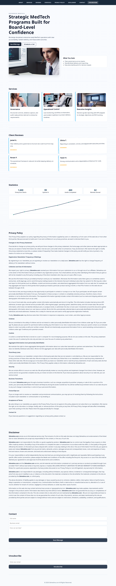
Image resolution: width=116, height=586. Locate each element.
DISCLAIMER (72, 2)
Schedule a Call (29, 44)
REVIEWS (38, 2)
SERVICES (29, 2)
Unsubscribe (58, 567)
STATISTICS (48, 2)
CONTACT (82, 2)
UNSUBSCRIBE (93, 2)
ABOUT (21, 2)
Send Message (58, 540)
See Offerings (15, 44)
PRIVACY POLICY (60, 2)
